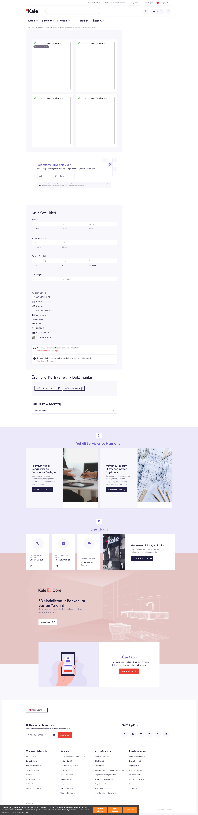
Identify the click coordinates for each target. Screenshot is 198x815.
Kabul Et (130, 810)
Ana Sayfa (31, 27)
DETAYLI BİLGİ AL (40, 490)
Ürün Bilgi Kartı (72, 388)
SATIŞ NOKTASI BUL (140, 558)
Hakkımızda (64, 770)
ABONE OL (64, 735)
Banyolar (47, 20)
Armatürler (30, 756)
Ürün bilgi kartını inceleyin (46, 361)
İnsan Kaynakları (66, 775)
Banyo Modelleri (135, 761)
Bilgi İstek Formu (101, 756)
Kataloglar (149, 3)
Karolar (32, 20)
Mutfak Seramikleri (33, 784)
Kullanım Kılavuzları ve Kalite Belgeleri (108, 770)
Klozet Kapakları (32, 779)
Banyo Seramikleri (66, 27)
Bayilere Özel (65, 761)
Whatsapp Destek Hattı (103, 788)
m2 (40, 176)
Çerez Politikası (23, 812)
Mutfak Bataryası (135, 779)
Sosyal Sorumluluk (67, 784)
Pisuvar (132, 784)
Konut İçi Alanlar (51, 27)
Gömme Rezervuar (136, 770)
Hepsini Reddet (115, 810)
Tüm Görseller (42, 47)
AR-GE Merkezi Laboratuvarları (71, 756)
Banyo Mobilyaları (32, 766)
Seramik (132, 788)
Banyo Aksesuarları (136, 756)
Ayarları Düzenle (100, 810)
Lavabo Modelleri (135, 775)
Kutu (62, 176)
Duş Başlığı (133, 766)
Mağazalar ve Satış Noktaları (105, 775)
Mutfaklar (63, 20)
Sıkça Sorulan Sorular (103, 784)
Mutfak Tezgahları (32, 788)
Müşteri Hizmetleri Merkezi (104, 779)
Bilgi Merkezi (99, 761)
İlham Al (97, 20)
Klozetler (29, 775)
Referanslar (64, 779)
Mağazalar (135, 3)
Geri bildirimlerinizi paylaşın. (48, 350)
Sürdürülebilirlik (66, 788)
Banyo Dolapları (32, 761)
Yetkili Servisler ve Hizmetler (115, 3)
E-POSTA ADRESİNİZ (36, 735)
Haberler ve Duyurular (68, 766)
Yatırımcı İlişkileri (94, 3)
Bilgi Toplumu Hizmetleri (164, 810)
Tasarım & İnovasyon (68, 793)
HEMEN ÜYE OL (127, 671)
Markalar (82, 20)
